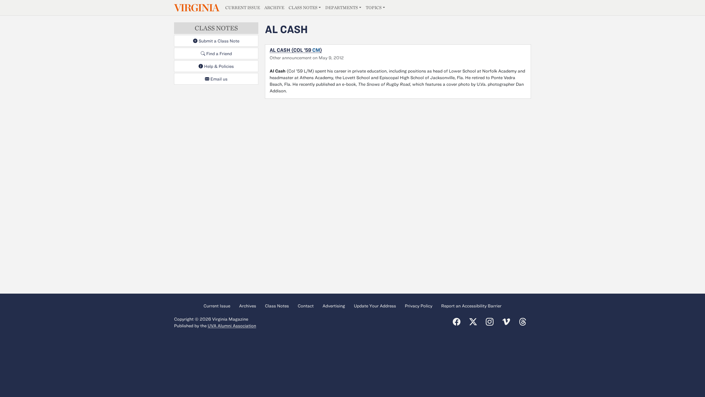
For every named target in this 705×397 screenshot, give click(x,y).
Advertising (333, 305)
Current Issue (242, 7)
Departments (341, 7)
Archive (274, 7)
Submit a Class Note (218, 40)
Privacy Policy (418, 305)
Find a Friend (218, 53)
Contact (306, 305)
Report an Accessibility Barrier (471, 305)
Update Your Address (375, 305)
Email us (218, 78)
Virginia (196, 8)
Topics (374, 7)
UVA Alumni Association (232, 325)
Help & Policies (218, 66)
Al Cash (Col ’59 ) (296, 50)
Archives (247, 305)
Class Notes (303, 7)
